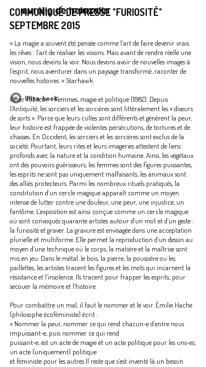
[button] (189, 15)
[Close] (189, 15)
